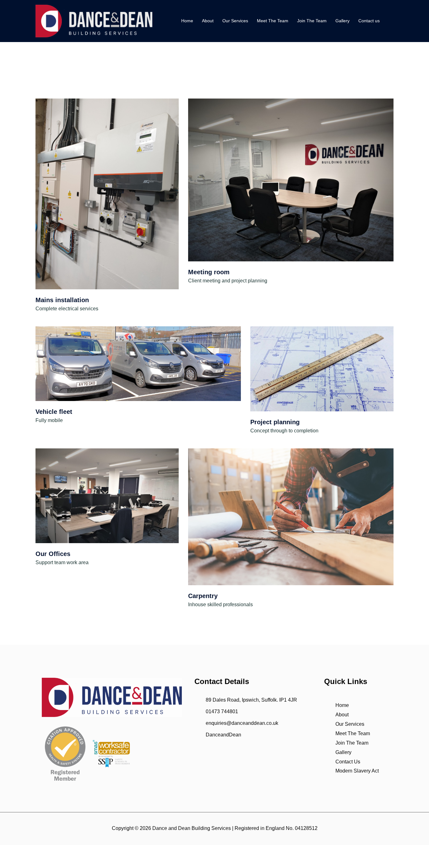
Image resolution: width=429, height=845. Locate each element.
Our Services (235, 20)
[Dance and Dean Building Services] (93, 20)
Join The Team (312, 20)
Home (187, 20)
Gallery (342, 20)
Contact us (369, 20)
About (208, 20)
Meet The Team (272, 20)
